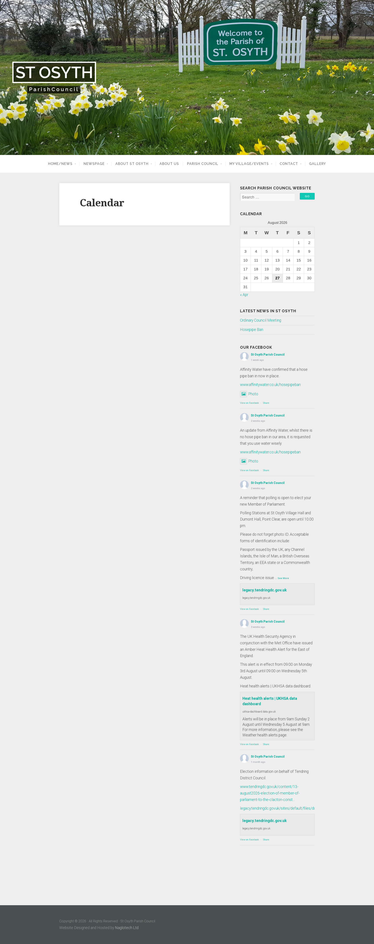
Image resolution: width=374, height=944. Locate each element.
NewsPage (94, 164)
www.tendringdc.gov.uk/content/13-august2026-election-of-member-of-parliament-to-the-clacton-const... (270, 793)
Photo (253, 394)
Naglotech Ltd (127, 928)
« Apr (244, 295)
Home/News (60, 164)
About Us (169, 164)
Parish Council (202, 164)
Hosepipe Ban (251, 329)
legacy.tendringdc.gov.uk (264, 590)
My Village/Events (249, 164)
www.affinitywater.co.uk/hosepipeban (270, 384)
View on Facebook (249, 403)
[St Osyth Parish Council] (187, 77)
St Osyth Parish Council (268, 354)
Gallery (317, 164)
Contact (289, 164)
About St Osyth (131, 164)
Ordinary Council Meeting (260, 320)
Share (266, 403)
